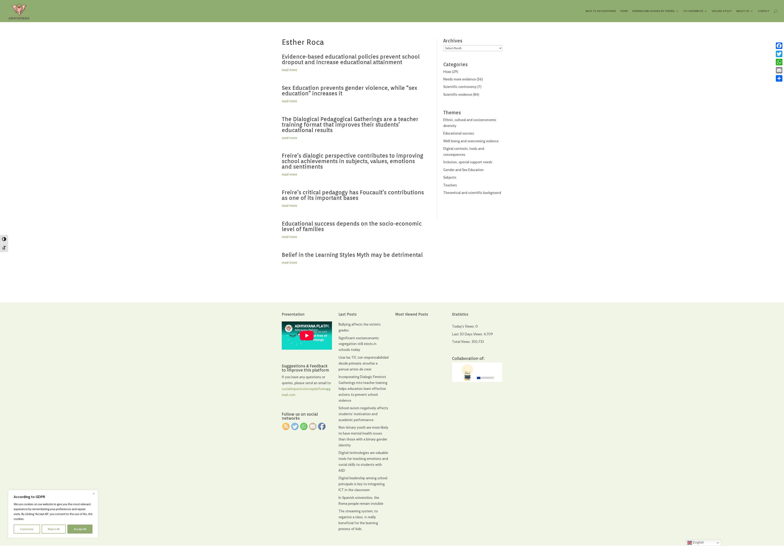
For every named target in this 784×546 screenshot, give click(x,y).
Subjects (449, 177)
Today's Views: (463, 326)
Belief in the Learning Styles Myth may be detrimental (352, 254)
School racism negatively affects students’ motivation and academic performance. (363, 414)
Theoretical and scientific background (472, 193)
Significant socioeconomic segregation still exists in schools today (359, 344)
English (698, 542)
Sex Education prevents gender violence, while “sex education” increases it (349, 91)
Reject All (53, 529)
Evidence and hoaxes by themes (653, 11)
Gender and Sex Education (463, 170)
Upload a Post (722, 11)
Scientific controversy (460, 87)
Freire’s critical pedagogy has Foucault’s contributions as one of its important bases (353, 195)
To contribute (693, 11)
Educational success (458, 133)
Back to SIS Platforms (601, 11)
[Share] (779, 78)
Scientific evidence (457, 94)
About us (742, 11)
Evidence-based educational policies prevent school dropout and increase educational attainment (351, 59)
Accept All (80, 529)
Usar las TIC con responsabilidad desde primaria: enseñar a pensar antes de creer (364, 363)
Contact (763, 11)
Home (624, 11)
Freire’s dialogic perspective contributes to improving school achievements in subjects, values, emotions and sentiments (352, 161)
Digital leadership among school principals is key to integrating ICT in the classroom (363, 484)
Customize (26, 529)
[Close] (93, 493)
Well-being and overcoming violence (471, 141)
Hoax (447, 72)
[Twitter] (779, 54)
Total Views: (461, 342)
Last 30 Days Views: (468, 334)
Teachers (450, 185)
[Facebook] (779, 46)
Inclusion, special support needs (467, 162)
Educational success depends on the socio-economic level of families (352, 226)
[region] (53, 514)
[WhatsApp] (779, 62)
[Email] (779, 70)
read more (289, 70)
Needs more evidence (459, 79)
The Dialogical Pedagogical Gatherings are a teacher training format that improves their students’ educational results (350, 124)
